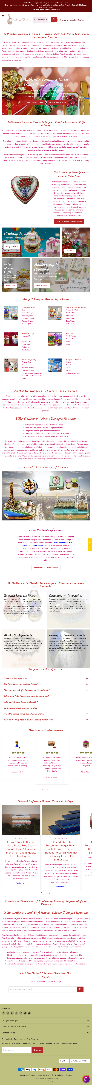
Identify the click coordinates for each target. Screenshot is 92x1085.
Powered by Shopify (46, 1081)
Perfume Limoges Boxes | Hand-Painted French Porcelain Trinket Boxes (32, 375)
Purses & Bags (26, 362)
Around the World (72, 310)
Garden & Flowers (28, 318)
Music (68, 344)
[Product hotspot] (24, 483)
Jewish (68, 368)
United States (70, 324)
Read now (20, 883)
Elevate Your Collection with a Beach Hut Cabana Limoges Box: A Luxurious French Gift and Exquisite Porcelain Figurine (21, 849)
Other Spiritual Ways (73, 373)
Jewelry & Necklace (28, 368)
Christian (69, 365)
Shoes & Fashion (27, 365)
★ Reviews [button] (90, 544)
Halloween (25, 347)
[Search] (54, 19)
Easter (24, 339)
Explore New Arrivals (57, 102)
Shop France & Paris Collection (46, 567)
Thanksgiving (26, 350)
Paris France (70, 318)
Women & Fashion (28, 370)
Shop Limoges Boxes (34, 102)
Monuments (69, 316)
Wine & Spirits (27, 324)
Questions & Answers (27, 1075)
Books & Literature (72, 339)
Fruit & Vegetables (27, 316)
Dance (68, 341)
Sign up (37, 1050)
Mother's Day (26, 341)
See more (45, 893)
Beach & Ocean (71, 313)
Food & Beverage (27, 313)
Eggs (23, 310)
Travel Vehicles (70, 321)
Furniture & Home (27, 321)
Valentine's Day (26, 336)
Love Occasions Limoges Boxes (69, 221)
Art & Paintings (71, 336)
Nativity (68, 370)
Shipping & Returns (44, 1075)
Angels (68, 362)
